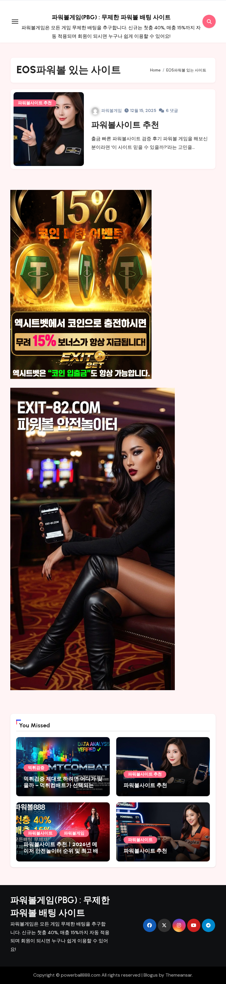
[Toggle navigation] (15, 21)
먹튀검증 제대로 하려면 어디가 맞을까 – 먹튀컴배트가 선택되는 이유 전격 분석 (63, 785)
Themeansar (178, 975)
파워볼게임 (111, 110)
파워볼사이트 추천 (35, 102)
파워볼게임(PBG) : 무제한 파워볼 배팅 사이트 (111, 17)
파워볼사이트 (40, 833)
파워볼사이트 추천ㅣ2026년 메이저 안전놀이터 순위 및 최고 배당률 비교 (61, 850)
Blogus (151, 975)
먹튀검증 (36, 767)
